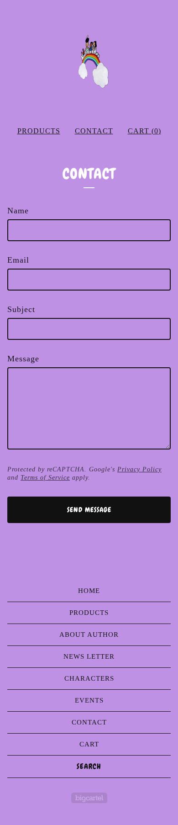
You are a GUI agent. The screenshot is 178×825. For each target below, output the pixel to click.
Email (18, 260)
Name (18, 210)
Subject (21, 309)
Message (23, 358)
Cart (89, 744)
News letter (89, 656)
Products (38, 131)
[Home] (89, 59)
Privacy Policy (139, 469)
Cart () (144, 131)
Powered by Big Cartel (89, 798)
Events (89, 700)
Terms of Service (45, 477)
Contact (94, 131)
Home (89, 590)
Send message (89, 509)
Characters (89, 678)
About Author (89, 634)
